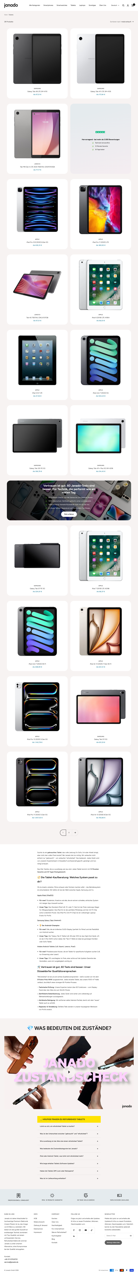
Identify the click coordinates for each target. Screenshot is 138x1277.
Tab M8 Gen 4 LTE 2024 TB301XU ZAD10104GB (37, 167)
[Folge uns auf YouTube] (86, 1230)
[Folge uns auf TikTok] (92, 1230)
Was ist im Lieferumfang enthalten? (53, 1178)
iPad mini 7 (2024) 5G (101, 393)
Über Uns (102, 5)
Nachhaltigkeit (57, 1225)
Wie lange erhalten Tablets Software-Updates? (57, 1163)
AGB (35, 1218)
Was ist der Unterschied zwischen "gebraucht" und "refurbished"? (64, 1134)
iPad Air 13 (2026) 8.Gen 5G (101, 815)
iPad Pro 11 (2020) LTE (101, 242)
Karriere (54, 1218)
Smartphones (48, 5)
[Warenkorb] (132, 5)
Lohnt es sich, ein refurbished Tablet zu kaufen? (57, 1126)
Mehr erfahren (69, 514)
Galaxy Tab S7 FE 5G (37, 589)
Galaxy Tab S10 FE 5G (37, 468)
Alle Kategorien (34, 5)
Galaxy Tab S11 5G (100, 739)
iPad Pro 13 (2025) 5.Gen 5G (37, 739)
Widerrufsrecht (39, 1222)
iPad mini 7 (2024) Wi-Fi (37, 664)
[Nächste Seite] (75, 833)
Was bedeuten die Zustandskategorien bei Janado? (59, 1149)
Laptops (82, 5)
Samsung (37, 88)
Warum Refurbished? (59, 1232)
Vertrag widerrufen (113, 1242)
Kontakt (54, 1243)
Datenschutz (38, 1229)
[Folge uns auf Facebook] (74, 1230)
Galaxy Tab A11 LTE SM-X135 (100, 91)
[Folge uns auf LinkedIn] (74, 1236)
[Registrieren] (131, 1236)
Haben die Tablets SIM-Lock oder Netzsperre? (57, 1171)
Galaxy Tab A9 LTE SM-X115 (37, 91)
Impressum (38, 1232)
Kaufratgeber (56, 1236)
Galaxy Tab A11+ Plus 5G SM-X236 (100, 468)
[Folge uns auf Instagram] (80, 1230)
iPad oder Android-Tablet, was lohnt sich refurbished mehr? (61, 1156)
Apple (37, 239)
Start (5, 15)
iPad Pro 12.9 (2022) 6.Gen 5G (37, 242)
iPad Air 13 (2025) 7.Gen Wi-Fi (100, 664)
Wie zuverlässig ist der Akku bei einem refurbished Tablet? (61, 1141)
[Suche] (123, 5)
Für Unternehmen (58, 1229)
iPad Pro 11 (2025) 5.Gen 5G (37, 815)
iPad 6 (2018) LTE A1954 (100, 318)
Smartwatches (62, 5)
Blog (53, 1239)
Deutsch (114, 5)
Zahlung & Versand (40, 1225)
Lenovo (37, 164)
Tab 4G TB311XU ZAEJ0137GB (37, 318)
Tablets (73, 5)
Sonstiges (92, 5)
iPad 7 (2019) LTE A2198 (100, 589)
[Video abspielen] (69, 1072)
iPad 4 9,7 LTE (37, 393)
